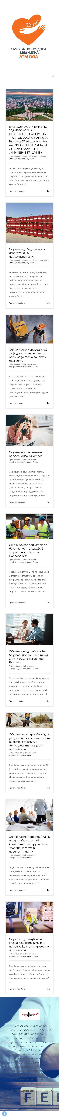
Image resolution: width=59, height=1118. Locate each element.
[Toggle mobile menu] (53, 75)
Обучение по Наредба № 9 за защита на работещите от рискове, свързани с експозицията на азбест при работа (29, 742)
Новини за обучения (17, 159)
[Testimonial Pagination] (24, 1099)
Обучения (30, 159)
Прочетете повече (17, 191)
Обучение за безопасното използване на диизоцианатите (27, 252)
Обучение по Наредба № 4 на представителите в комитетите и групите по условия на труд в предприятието (29, 844)
